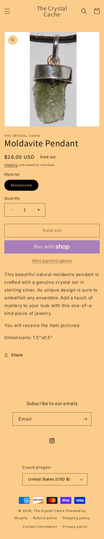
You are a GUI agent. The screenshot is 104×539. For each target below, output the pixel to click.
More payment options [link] (52, 260)
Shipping (11, 165)
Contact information (40, 527)
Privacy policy (75, 527)
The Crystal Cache (49, 511)
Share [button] (17, 354)
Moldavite (24, 186)
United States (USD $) (49, 479)
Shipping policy (76, 518)
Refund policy (45, 518)
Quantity (12, 198)
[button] (7, 11)
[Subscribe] (85, 419)
